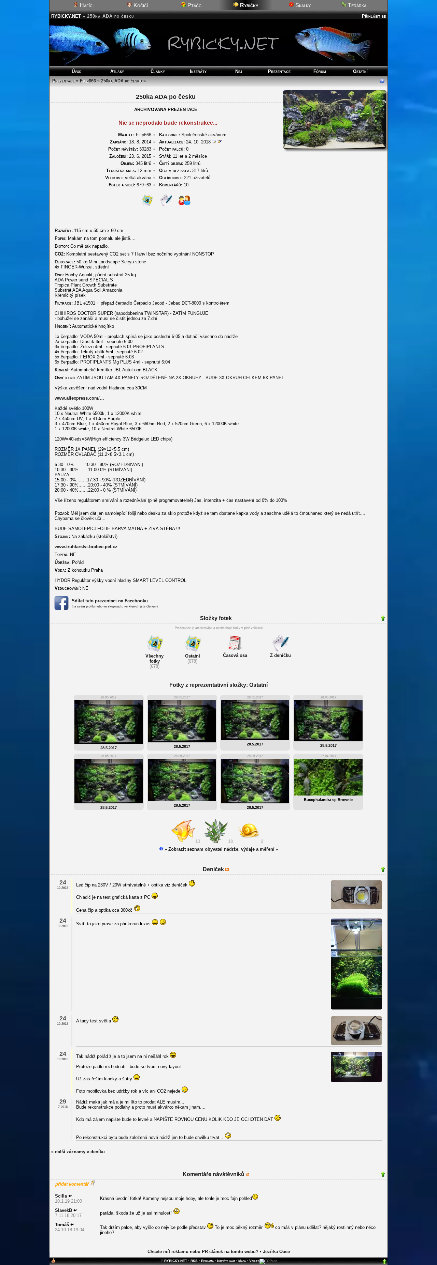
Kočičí (140, 5)
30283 (129, 149)
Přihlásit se (374, 16)
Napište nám (226, 1261)
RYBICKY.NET (66, 16)
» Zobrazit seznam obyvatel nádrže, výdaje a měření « (220, 849)
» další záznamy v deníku (78, 1151)
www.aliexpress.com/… (79, 398)
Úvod (77, 71)
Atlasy (117, 71)
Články (158, 71)
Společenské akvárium (203, 134)
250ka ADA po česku (121, 80)
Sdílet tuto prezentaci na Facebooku (110, 600)
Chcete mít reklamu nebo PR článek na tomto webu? (202, 1251)
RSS (194, 1261)
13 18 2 (230, 841)
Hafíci (86, 5)
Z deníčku (280, 655)
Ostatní (360, 71)
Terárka (356, 5)
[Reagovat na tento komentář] (70, 1196)
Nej (238, 71)
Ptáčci (194, 5)
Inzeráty (198, 71)
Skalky (302, 5)
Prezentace (279, 71)
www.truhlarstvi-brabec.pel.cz (86, 546)
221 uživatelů (197, 177)
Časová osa (235, 655)
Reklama (207, 1261)
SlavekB (63, 1210)
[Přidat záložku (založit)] (53, 1262)
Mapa (242, 1261)
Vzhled (254, 1261)
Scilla (61, 1196)
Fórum (319, 71)
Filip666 (88, 80)
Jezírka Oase (276, 1251)
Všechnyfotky (154, 658)
